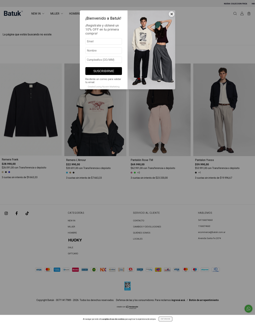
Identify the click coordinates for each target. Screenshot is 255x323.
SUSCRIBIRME (103, 71)
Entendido (165, 319)
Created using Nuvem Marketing (104, 86)
